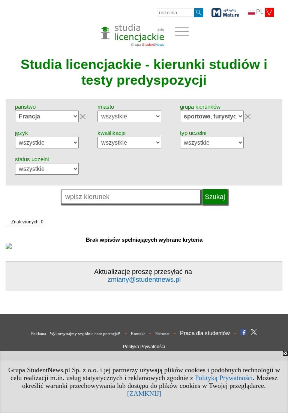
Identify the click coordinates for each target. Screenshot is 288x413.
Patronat (162, 333)
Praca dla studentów (205, 333)
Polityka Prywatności (144, 346)
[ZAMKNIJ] (144, 393)
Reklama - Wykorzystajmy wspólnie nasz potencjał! (75, 333)
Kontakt (138, 333)
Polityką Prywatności (224, 378)
